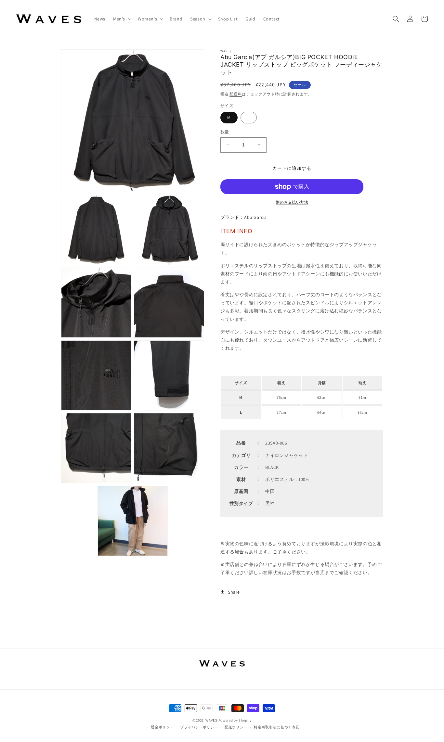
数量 (224, 132)
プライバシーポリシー (199, 727)
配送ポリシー (236, 727)
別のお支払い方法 (292, 202)
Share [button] (234, 592)
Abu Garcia (255, 217)
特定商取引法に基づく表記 (276, 727)
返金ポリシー (162, 727)
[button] (121, 19)
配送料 (235, 94)
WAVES (211, 720)
